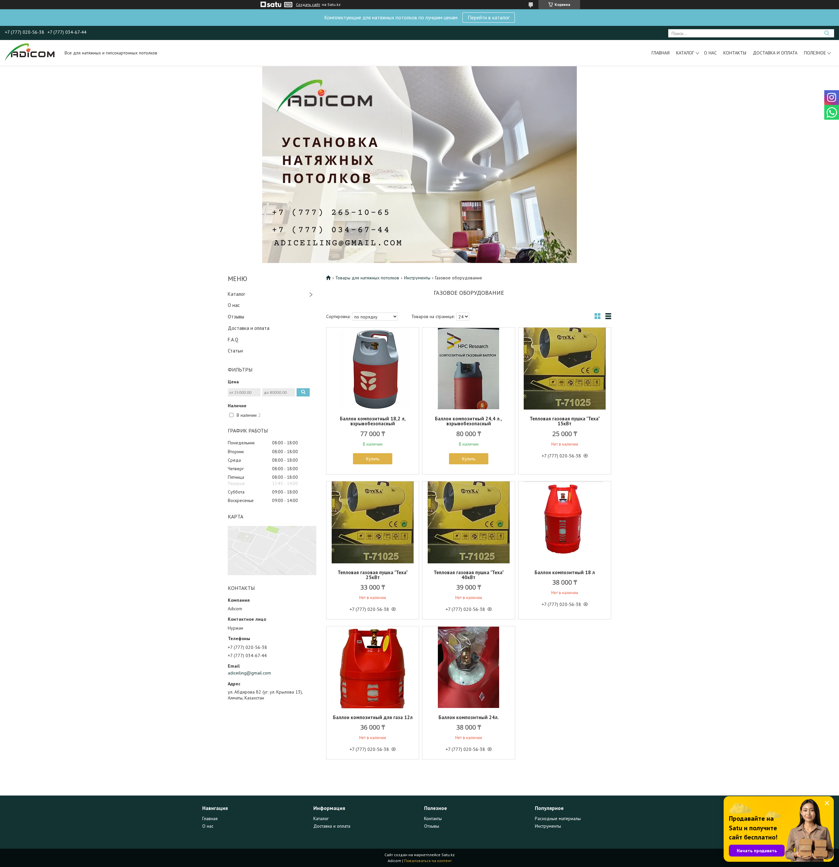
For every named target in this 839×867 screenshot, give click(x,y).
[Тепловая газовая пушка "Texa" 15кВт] (564, 369)
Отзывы (236, 316)
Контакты (734, 53)
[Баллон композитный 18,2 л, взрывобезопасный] (372, 369)
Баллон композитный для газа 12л (373, 717)
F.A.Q (233, 339)
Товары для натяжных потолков (367, 277)
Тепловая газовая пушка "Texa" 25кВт (373, 575)
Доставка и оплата (775, 53)
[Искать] (826, 33)
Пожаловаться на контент (428, 860)
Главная (661, 53)
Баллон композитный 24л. (469, 717)
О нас (710, 53)
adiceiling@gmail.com (249, 673)
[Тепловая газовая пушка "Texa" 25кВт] (372, 522)
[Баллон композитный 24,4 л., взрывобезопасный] (468, 369)
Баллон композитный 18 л (565, 572)
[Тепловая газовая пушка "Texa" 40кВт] (468, 522)
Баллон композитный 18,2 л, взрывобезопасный (373, 421)
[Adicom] (31, 53)
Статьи (235, 351)
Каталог (685, 53)
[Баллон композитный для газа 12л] (372, 667)
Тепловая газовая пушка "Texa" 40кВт (469, 575)
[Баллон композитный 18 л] (564, 522)
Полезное (815, 53)
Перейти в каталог (489, 17)
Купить (372, 459)
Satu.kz (448, 854)
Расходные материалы (558, 818)
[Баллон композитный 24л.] (468, 667)
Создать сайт (308, 4)
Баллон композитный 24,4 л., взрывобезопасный (468, 421)
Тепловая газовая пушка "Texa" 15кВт (565, 421)
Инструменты (417, 277)
